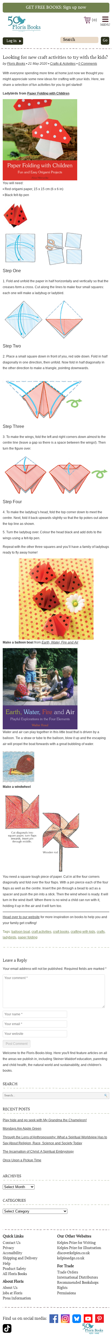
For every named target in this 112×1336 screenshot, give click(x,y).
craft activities (41, 932)
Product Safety (14, 1269)
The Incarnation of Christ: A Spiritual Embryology (38, 1151)
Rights (62, 1288)
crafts (101, 932)
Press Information (17, 1299)
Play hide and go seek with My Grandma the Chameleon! (45, 1120)
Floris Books (14, 17)
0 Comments (87, 64)
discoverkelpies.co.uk (73, 1253)
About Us (10, 1288)
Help (6, 1264)
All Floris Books (15, 1274)
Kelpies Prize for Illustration (79, 1248)
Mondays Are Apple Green (22, 1128)
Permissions (66, 1293)
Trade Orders (67, 1273)
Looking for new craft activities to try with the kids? (55, 57)
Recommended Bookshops (77, 1283)
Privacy (8, 1248)
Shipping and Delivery (20, 1258)
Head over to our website (21, 917)
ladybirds (9, 937)
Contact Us (11, 1243)
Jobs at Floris (12, 1293)
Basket (87, 20)
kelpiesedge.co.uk (70, 1258)
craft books (61, 932)
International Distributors (77, 1278)
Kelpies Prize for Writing (76, 1243)
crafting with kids (83, 932)
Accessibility (12, 1253)
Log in (12, 41)
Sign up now (56, 7)
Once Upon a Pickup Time (22, 1160)
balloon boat (20, 932)
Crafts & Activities (63, 64)
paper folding (28, 937)
